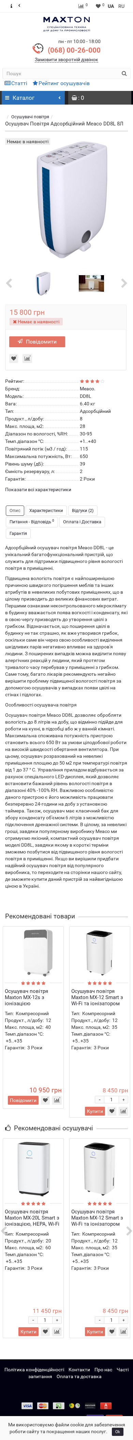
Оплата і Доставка (82, 521)
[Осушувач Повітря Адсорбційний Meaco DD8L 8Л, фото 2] (42, 283)
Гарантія (18, 533)
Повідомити (41, 341)
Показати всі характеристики (38, 489)
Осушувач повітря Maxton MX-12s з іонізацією (26, 997)
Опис (15, 510)
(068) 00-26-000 (74, 50)
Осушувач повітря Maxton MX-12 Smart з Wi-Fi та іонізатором (97, 997)
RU (121, 6)
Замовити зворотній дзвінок (66, 59)
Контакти (79, 1369)
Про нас (103, 1369)
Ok (117, 1431)
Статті (19, 83)
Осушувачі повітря (30, 116)
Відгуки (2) (83, 510)
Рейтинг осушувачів (64, 83)
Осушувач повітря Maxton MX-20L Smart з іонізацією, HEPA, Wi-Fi (32, 1218)
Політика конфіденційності (34, 1369)
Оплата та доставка (79, 1376)
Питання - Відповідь (32, 521)
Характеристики (46, 510)
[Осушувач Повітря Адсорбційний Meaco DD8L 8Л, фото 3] (91, 283)
